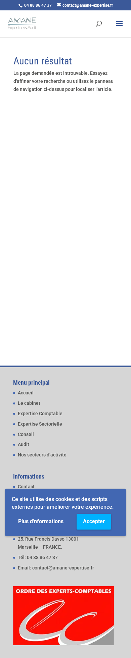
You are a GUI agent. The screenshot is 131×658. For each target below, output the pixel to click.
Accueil (26, 392)
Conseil (26, 434)
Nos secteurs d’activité (42, 454)
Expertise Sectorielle (40, 424)
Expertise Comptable (40, 413)
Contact (26, 486)
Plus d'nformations (40, 521)
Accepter (94, 521)
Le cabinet (29, 403)
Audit (23, 444)
